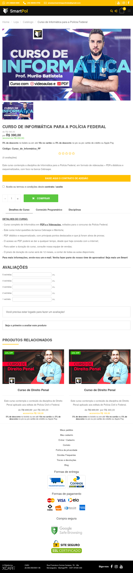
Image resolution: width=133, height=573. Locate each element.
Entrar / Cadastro (67, 439)
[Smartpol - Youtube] (118, 3)
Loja (16, 22)
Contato (66, 444)
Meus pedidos (66, 429)
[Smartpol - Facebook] (128, 3)
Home (5, 22)
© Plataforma (7, 565)
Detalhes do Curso (19, 209)
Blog (66, 465)
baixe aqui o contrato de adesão (66, 178)
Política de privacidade (66, 449)
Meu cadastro (66, 434)
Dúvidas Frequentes (66, 454)
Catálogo (28, 22)
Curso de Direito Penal (33, 390)
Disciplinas (75, 209)
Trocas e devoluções (66, 460)
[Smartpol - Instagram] (123, 3)
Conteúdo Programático (49, 209)
